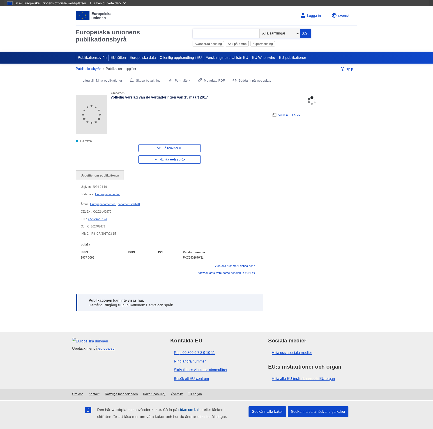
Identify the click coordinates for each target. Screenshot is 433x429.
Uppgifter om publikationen (100, 175)
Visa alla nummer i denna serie (235, 266)
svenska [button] (345, 16)
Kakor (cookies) (154, 394)
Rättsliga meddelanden (121, 394)
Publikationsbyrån (92, 58)
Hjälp (349, 69)
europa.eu (106, 348)
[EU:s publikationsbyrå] (94, 16)
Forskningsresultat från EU (227, 58)
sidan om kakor (190, 410)
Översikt (177, 394)
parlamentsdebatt (128, 204)
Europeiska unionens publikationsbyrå (108, 36)
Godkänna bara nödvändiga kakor (318, 411)
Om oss (77, 394)
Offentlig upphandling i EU (181, 58)
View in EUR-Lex (289, 115)
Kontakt (94, 394)
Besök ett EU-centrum (191, 379)
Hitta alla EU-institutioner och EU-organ (303, 379)
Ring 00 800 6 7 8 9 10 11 (194, 353)
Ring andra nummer (190, 361)
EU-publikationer (292, 58)
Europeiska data (143, 58)
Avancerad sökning (208, 44)
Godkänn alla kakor (267, 411)
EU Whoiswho (263, 58)
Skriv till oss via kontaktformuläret (200, 370)
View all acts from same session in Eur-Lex (226, 273)
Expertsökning (263, 44)
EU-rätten (118, 58)
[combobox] (226, 33)
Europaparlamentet (107, 194)
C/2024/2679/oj (98, 219)
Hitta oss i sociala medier (292, 353)
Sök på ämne (237, 44)
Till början (195, 394)
